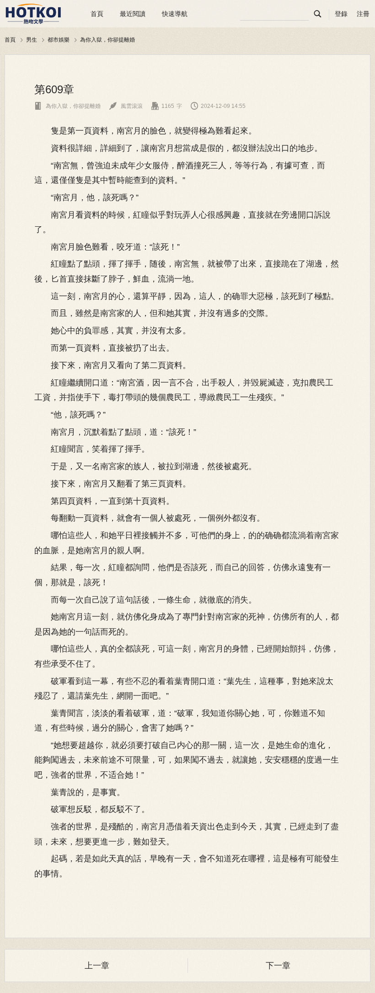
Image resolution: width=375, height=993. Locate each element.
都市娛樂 (59, 39)
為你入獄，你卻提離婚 (107, 39)
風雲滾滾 (126, 106)
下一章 (278, 965)
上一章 (97, 965)
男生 (31, 39)
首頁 (97, 13)
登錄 (341, 13)
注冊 (363, 13)
